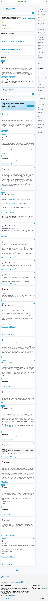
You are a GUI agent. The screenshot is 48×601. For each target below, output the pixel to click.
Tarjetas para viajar (41, 76)
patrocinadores (12, 595)
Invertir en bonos (41, 104)
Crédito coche (40, 60)
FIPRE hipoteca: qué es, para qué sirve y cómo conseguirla (12, 52)
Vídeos (28, 581)
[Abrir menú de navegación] (1, 1)
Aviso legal (38, 578)
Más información (4, 33)
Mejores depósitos (41, 31)
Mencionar (13, 77)
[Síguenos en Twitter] (4, 598)
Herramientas (11, 33)
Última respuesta (31, 30)
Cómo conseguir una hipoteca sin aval (9, 44)
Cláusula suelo (40, 120)
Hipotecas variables (41, 43)
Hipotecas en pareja (41, 50)
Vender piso (40, 85)
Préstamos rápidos (41, 65)
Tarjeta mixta (40, 74)
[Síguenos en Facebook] (2, 598)
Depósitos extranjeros (41, 34)
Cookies (38, 581)
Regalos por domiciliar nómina (42, 24)
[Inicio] (22, 2)
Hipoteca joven (40, 46)
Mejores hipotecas (41, 39)
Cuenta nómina (40, 12)
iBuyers (39, 88)
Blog (27, 583)
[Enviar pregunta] (33, 13)
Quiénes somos (18, 578)
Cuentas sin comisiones (42, 11)
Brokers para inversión (42, 99)
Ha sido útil (5, 77)
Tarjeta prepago (40, 71)
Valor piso (39, 84)
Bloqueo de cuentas (41, 125)
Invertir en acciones (41, 101)
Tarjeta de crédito (41, 70)
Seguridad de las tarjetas (42, 77)
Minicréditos (40, 63)
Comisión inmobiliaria (41, 90)
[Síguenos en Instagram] (6, 598)
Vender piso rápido (41, 82)
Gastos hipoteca (40, 52)
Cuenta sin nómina (41, 15)
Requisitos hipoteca (6, 28)
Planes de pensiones (41, 102)
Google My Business (11, 580)
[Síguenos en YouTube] (8, 598)
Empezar (30, 105)
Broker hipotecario (41, 40)
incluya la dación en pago (10, 422)
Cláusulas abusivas (41, 128)
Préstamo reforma (41, 62)
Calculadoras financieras (30, 578)
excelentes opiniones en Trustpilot (10, 582)
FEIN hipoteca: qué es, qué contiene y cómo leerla (11, 49)
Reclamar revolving (41, 118)
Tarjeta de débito (41, 73)
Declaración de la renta (42, 134)
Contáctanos (45, 588)
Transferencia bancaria (42, 26)
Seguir (25, 18)
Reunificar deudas (41, 124)
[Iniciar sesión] (46, 1)
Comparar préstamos (41, 59)
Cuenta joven (40, 17)
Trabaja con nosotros (19, 582)
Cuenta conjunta (41, 20)
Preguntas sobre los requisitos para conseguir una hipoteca (13, 38)
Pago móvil (40, 112)
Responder (32, 18)
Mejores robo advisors (41, 96)
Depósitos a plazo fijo (41, 32)
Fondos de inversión (41, 98)
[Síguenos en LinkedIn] (11, 598)
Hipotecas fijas (40, 42)
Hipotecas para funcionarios (40, 49)
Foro (27, 582)
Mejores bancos (40, 109)
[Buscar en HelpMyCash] (44, 1)
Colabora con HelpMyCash (20, 581)
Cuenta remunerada (41, 14)
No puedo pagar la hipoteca (41, 122)
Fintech (39, 111)
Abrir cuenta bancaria (41, 21)
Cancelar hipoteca (41, 87)
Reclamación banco (41, 127)
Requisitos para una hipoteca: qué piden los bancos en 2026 (13, 41)
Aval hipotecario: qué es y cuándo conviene (10, 46)
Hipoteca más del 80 (41, 45)
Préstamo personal (41, 57)
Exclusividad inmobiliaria (42, 91)
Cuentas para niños (41, 18)
